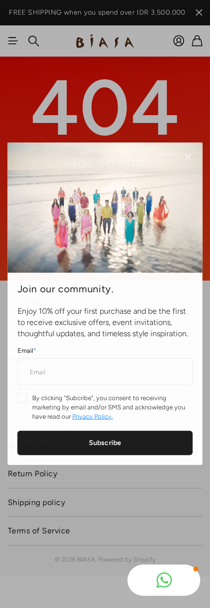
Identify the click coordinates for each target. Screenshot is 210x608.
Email (27, 350)
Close (187, 157)
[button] (163, 580)
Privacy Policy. (92, 415)
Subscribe (105, 442)
